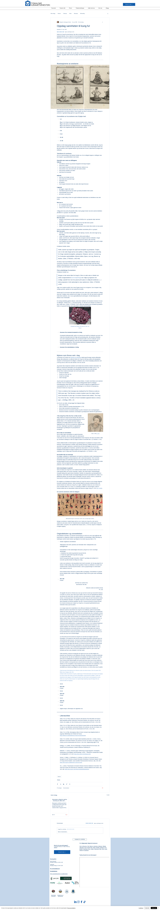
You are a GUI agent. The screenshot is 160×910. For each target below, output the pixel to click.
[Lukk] (158, 908)
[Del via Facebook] (57, 784)
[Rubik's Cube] (37, 3)
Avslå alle (147, 908)
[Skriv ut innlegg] (69, 784)
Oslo (80, 846)
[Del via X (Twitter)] (60, 784)
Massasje (76, 13)
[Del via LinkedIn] (63, 784)
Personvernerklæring (71, 908)
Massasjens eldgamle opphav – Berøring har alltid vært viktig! (59, 800)
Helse (70, 13)
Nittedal (104, 846)
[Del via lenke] (66, 784)
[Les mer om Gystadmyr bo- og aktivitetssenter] (60, 891)
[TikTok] (84, 902)
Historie (59, 13)
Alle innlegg (53, 13)
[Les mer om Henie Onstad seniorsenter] (53, 891)
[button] (53, 8)
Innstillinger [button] (141, 908)
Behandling (82, 13)
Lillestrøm (100, 846)
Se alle (108, 794)
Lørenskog (95, 846)
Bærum (91, 846)
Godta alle (154, 908)
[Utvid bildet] (67, 87)
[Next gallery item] (108, 87)
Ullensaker (82, 847)
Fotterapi (65, 13)
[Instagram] (78, 902)
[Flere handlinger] (102, 22)
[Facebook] (81, 902)
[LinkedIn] (75, 902)
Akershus (85, 846)
